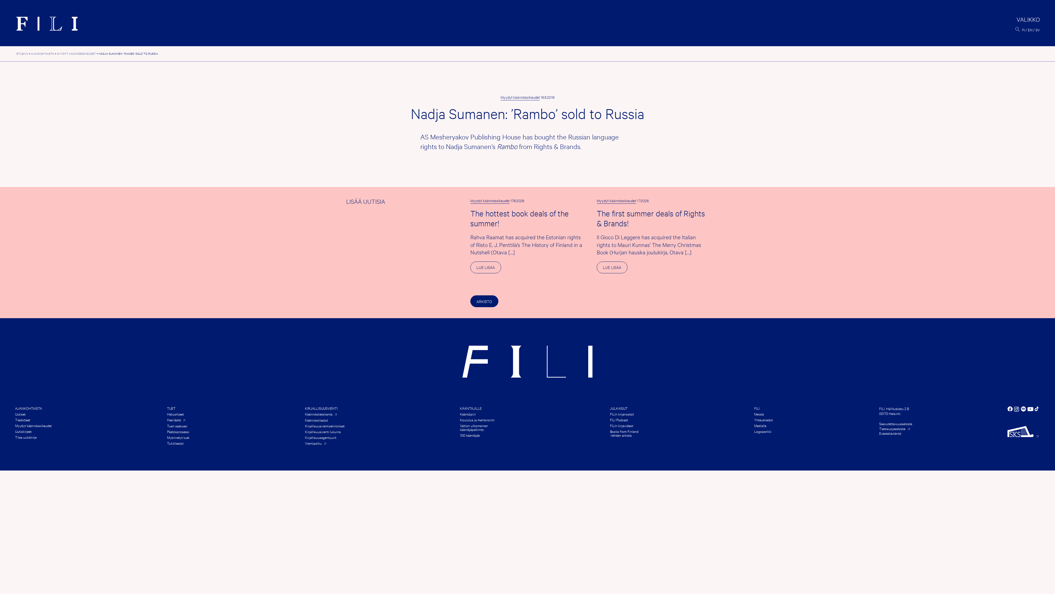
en (1030, 29)
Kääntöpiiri (468, 414)
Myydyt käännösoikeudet (520, 97)
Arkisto (484, 301)
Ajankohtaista (28, 408)
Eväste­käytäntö (890, 433)
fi (1023, 29)
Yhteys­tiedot (763, 420)
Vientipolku (313, 443)
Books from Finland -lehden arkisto (624, 433)
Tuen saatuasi (177, 426)
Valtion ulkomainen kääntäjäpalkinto (474, 427)
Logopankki (762, 431)
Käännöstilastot (316, 420)
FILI (757, 408)
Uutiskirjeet (23, 431)
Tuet (171, 408)
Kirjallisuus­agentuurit (320, 437)
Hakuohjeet (175, 414)
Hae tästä (174, 420)
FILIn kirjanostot (622, 414)
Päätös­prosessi (178, 431)
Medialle (760, 425)
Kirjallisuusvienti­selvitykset (325, 426)
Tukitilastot (175, 443)
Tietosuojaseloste (892, 428)
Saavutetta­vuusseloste (895, 423)
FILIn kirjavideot (621, 425)
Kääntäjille (471, 408)
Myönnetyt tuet (178, 437)
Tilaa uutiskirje (26, 437)
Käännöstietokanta (318, 414)
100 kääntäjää (470, 435)
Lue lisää (488, 268)
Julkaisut (619, 408)
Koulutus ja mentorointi (477, 420)
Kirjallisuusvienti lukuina (323, 431)
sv (1037, 29)
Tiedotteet (22, 420)
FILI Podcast (619, 420)
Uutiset (20, 414)
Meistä (759, 414)
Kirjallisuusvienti (321, 408)
